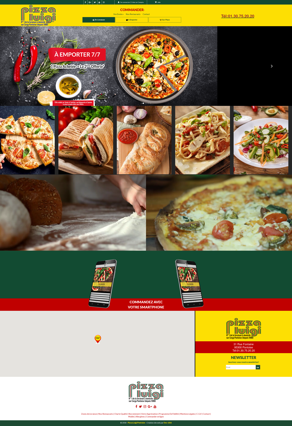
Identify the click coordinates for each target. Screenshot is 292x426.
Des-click (168, 423)
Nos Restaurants (133, 14)
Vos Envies (118, 14)
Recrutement (134, 414)
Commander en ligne (155, 416)
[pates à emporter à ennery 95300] (202, 140)
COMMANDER (132, 10)
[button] (98, 339)
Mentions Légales (187, 414)
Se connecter (125, 2)
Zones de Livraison (89, 414)
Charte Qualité (120, 414)
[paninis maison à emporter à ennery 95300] (85, 140)
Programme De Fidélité (169, 414)
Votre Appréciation (149, 414)
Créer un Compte (137, 2)
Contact (146, 14)
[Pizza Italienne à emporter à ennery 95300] (27, 140)
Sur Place (166, 20)
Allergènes (140, 416)
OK (258, 367)
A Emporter (132, 20)
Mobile (131, 416)
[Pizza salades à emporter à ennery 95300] (261, 140)
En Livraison (99, 20)
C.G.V (199, 414)
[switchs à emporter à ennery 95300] (144, 140)
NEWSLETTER (243, 357)
